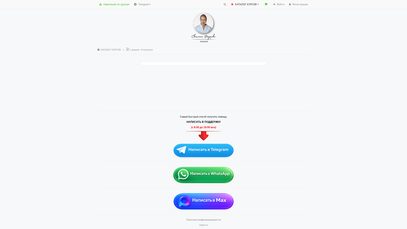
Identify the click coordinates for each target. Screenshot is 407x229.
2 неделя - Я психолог (141, 49)
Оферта (203, 224)
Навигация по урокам (116, 4)
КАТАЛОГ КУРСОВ (111, 49)
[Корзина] (266, 4)
